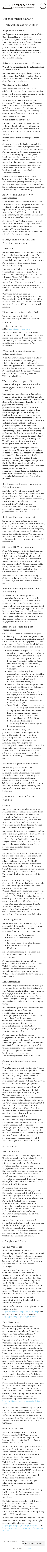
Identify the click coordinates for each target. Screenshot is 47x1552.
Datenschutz (17, 1548)
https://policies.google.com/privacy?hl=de (20, 1317)
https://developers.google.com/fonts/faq (20, 1311)
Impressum (30, 1548)
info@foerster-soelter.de (19, 329)
